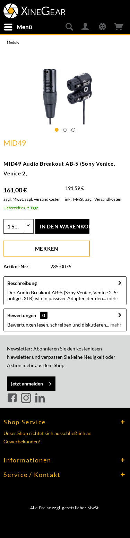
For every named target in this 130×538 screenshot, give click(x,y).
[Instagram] (27, 398)
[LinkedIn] (40, 398)
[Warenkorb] (119, 27)
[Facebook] (13, 398)
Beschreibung (22, 283)
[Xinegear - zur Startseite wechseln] (34, 9)
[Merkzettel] (102, 27)
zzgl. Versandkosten (43, 199)
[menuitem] (18, 27)
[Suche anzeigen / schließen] (69, 27)
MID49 (14, 142)
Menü (24, 27)
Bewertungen (21, 315)
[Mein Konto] (86, 27)
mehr (112, 298)
